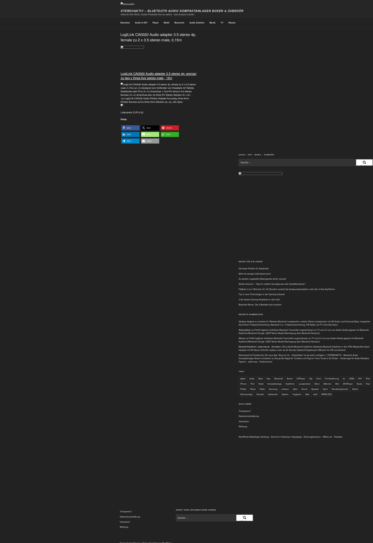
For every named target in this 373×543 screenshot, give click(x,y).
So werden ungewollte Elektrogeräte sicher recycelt (262, 278)
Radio (262, 389)
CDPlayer (301, 378)
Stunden (260, 394)
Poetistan (338, 436)
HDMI (351, 378)
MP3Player (348, 383)
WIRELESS (326, 394)
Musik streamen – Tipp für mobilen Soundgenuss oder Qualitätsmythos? (272, 283)
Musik (212, 22)
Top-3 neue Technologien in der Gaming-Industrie (262, 294)
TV (222, 22)
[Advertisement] (310, 235)
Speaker (315, 389)
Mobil (166, 22)
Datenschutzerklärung (249, 416)
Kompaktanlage (274, 383)
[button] (130, 127)
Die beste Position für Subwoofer (254, 268)
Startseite (125, 22)
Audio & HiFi (141, 22)
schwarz (285, 389)
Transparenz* (245, 411)
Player (156, 22)
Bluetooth (179, 22)
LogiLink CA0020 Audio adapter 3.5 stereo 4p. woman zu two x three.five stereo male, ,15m (158, 75)
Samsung (273, 389)
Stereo (355, 389)
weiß (315, 394)
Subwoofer (273, 394)
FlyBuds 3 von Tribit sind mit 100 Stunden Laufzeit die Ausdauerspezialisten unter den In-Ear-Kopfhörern (287, 289)
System (285, 394)
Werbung (243, 426)
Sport (325, 389)
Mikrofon (327, 383)
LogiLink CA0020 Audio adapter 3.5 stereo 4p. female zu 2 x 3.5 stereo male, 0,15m (158, 37)
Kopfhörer (290, 383)
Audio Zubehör (196, 22)
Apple (243, 378)
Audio (252, 378)
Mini (337, 383)
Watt (307, 394)
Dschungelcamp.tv (312, 436)
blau (269, 378)
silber (295, 389)
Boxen (290, 378)
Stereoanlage (246, 394)
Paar (368, 383)
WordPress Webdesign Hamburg (254, 436)
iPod (252, 383)
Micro (317, 383)
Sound (304, 389)
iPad (368, 378)
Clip (311, 378)
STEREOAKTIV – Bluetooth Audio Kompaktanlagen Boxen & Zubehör (182, 11)
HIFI (360, 378)
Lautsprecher (305, 383)
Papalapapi (296, 436)
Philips (243, 389)
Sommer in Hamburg (280, 436)
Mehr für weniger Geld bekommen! (255, 273)
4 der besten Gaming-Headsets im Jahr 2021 (259, 299)
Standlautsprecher (339, 389)
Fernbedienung (332, 378)
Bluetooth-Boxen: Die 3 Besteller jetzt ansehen (260, 304)
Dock (318, 378)
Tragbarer (296, 394)
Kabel (261, 383)
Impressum (244, 421)
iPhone (243, 383)
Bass (260, 378)
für (344, 378)
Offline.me (327, 436)
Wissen (232, 22)
